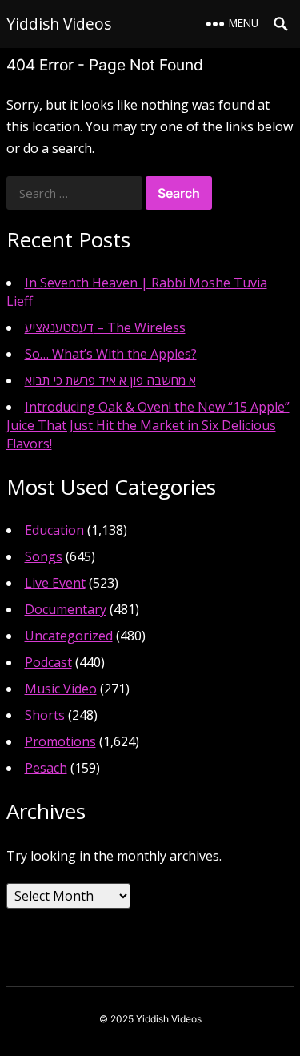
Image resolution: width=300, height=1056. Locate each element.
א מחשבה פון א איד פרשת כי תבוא (110, 380)
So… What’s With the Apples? (111, 354)
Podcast (48, 662)
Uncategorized (69, 635)
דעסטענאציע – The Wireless (105, 327)
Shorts (45, 715)
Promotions (60, 741)
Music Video (61, 688)
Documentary (65, 609)
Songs (43, 556)
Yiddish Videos (58, 23)
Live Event (55, 583)
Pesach (46, 768)
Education (54, 530)
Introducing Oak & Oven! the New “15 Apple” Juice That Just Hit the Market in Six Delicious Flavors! (148, 425)
